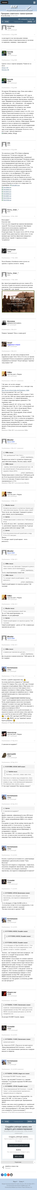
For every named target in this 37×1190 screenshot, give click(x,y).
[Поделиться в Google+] (8, 1174)
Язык (15, 1181)
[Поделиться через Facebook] (2, 1174)
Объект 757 (5, 68)
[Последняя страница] (34, 21)
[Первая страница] (3, 21)
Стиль (21, 1181)
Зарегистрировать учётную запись (18, 1145)
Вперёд (30, 21)
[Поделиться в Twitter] (5, 1174)
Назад (6, 21)
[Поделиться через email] (11, 1174)
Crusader (20, 931)
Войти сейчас (18, 1156)
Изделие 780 (5, 70)
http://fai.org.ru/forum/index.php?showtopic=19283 (15, 390)
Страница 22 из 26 (18, 21)
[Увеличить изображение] (18, 301)
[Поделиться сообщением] (34, 34)
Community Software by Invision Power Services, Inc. (18, 1187)
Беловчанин (21, 893)
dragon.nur (21, 1073)
